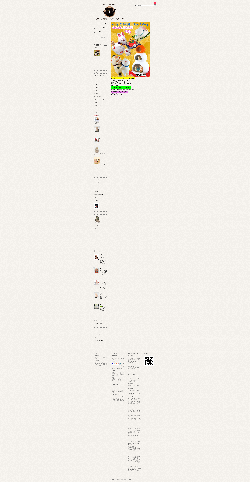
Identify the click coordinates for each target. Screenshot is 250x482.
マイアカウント (144, 2)
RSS (149, 477)
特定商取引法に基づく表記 (143, 477)
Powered (125, 479)
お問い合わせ (108, 477)
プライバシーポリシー (115, 477)
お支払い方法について (124, 477)
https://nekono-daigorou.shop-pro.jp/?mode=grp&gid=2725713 (122, 89)
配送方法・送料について (133, 477)
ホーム (98, 477)
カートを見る (152, 2)
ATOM (152, 477)
